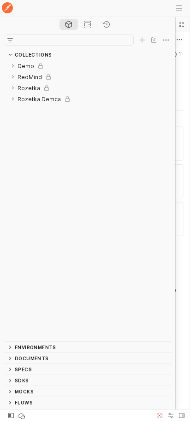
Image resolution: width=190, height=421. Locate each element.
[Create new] (142, 40)
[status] (22, 415)
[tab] (68, 24)
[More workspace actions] (179, 39)
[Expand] (13, 65)
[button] (181, 24)
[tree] (88, 200)
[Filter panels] (10, 40)
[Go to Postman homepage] (7, 8)
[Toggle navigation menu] (178, 8)
